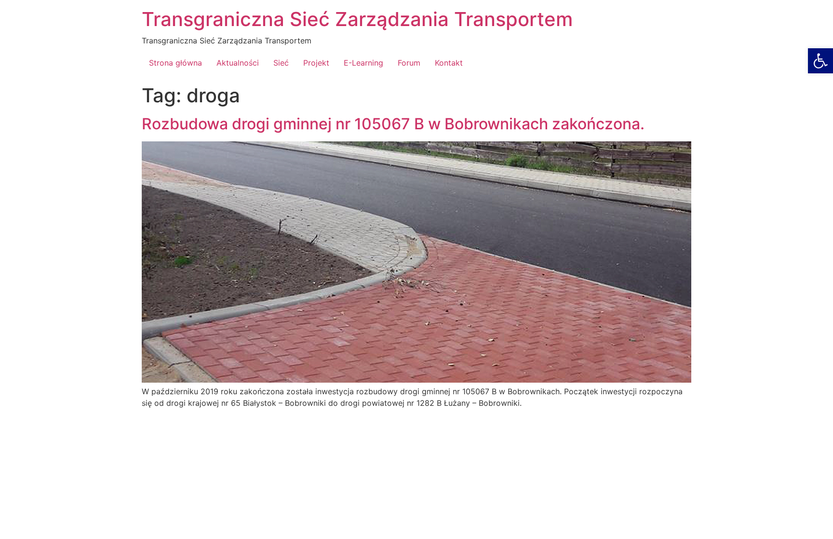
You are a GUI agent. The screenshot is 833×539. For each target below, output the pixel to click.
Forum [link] (409, 63)
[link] (820, 60)
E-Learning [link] (363, 63)
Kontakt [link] (449, 63)
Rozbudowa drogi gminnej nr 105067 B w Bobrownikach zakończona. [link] (393, 123)
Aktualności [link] (237, 63)
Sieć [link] (281, 63)
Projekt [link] (316, 63)
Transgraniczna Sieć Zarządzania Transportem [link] (357, 19)
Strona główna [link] (175, 63)
